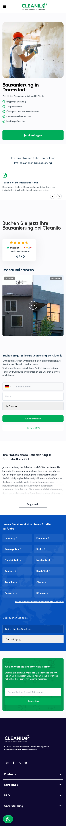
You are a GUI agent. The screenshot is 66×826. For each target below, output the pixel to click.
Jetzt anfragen (33, 135)
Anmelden (33, 701)
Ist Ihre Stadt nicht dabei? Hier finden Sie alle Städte (39, 601)
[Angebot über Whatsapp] (8, 819)
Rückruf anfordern (33, 418)
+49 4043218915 (33, 427)
